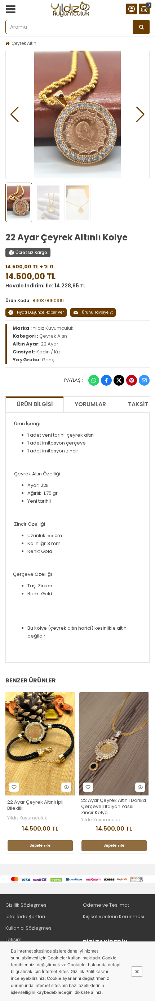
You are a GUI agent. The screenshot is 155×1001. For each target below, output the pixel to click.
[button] (14, 114)
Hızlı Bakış (66, 787)
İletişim (13, 939)
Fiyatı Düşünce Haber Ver (40, 312)
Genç (48, 359)
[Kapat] (137, 971)
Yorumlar (90, 404)
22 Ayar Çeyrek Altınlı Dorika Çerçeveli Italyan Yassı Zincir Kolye (113, 807)
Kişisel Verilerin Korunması (113, 916)
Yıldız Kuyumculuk (53, 328)
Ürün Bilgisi (35, 404)
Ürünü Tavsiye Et (97, 312)
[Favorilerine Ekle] (14, 787)
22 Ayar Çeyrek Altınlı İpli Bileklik (35, 805)
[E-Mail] (144, 380)
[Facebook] (106, 380)
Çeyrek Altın (24, 43)
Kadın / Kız (48, 351)
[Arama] (141, 27)
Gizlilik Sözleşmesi (26, 905)
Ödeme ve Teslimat (106, 905)
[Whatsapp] (93, 380)
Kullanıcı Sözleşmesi (29, 928)
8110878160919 (48, 300)
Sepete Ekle (40, 845)
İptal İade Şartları (25, 916)
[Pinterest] (131, 380)
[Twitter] (119, 380)
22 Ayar (49, 343)
